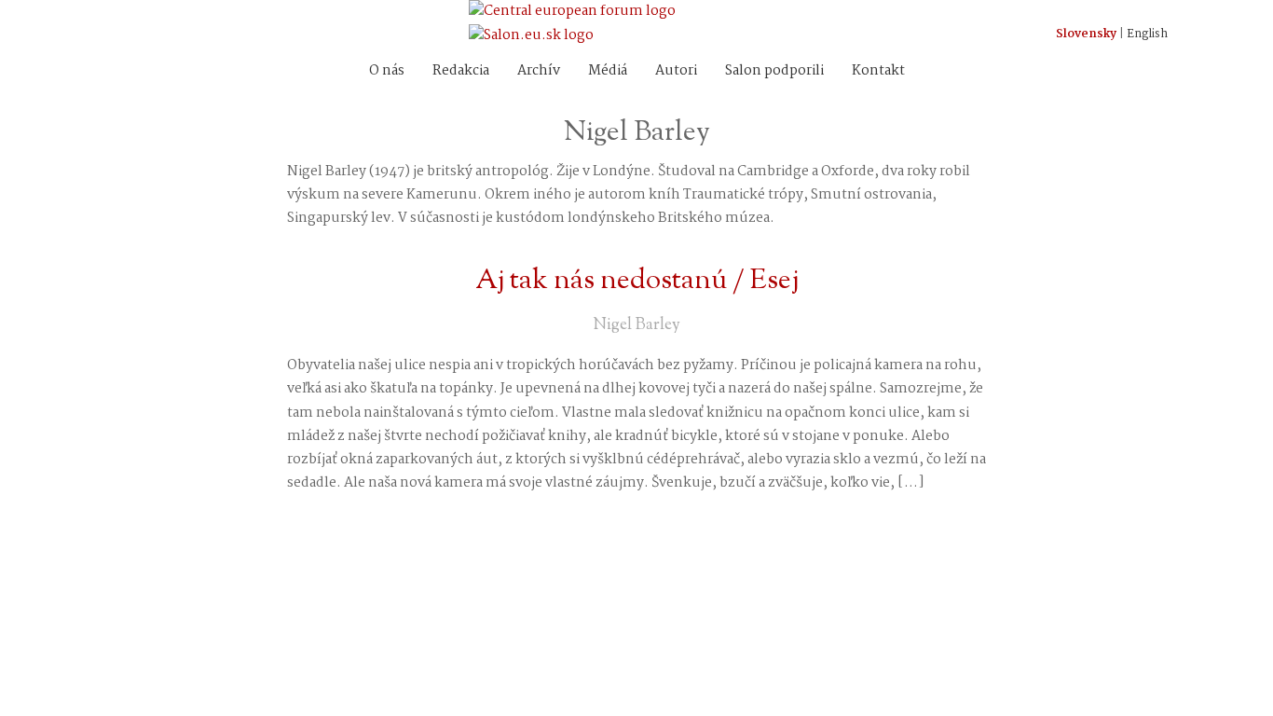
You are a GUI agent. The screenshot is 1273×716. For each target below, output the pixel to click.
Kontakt (878, 71)
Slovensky (1086, 34)
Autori (676, 71)
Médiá (607, 71)
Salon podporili (774, 71)
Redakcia (460, 71)
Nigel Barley (636, 325)
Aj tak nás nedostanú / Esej (637, 281)
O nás (386, 71)
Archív (538, 71)
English (1147, 34)
